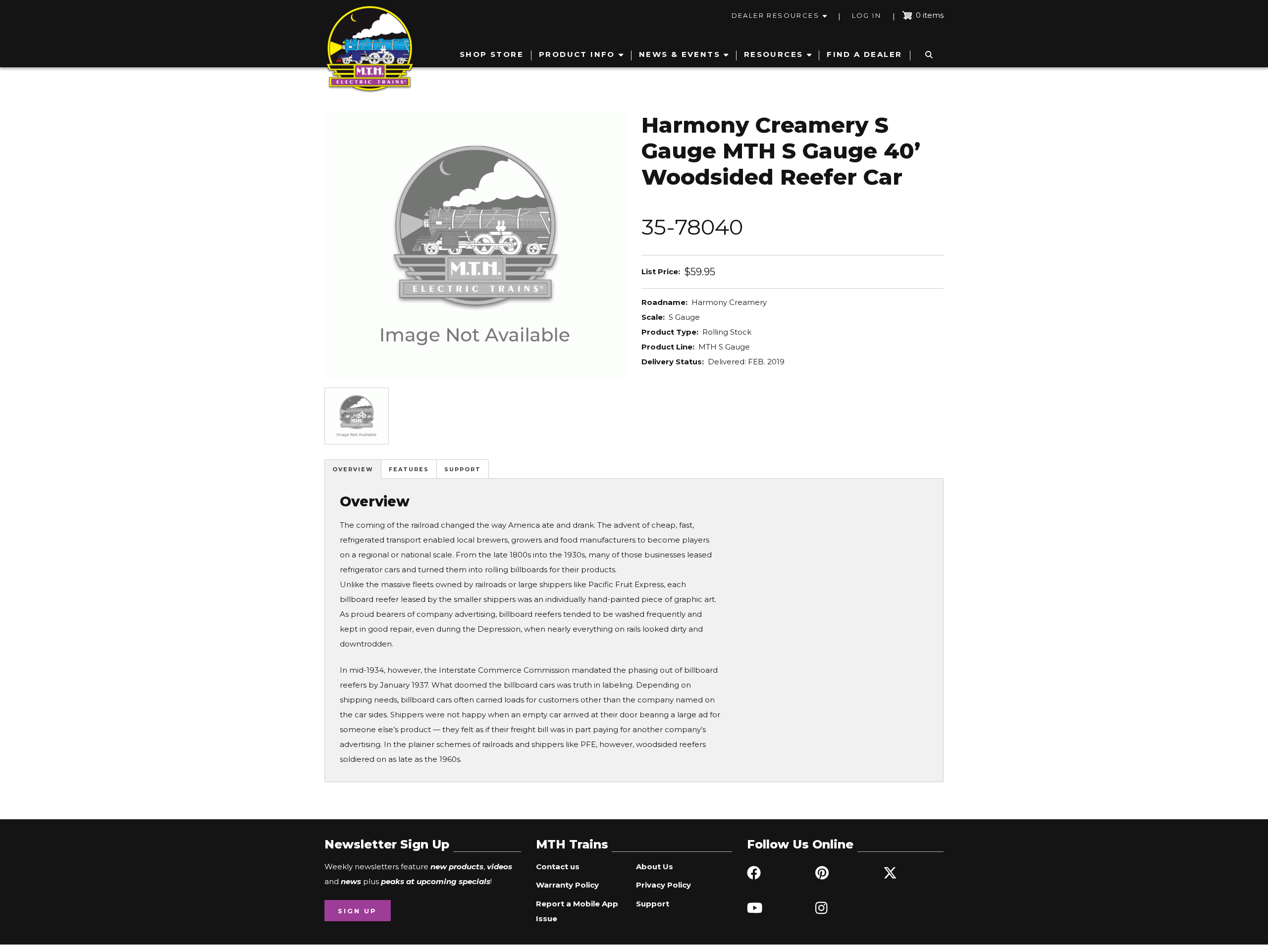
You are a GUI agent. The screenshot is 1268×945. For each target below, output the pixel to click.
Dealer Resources (775, 15)
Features (409, 469)
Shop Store (492, 54)
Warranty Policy (567, 885)
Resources (773, 54)
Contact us (558, 866)
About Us (654, 866)
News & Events (679, 54)
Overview (352, 469)
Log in (866, 15)
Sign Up (357, 911)
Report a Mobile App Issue (577, 911)
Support (462, 469)
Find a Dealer (864, 54)
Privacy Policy (663, 885)
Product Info (577, 54)
